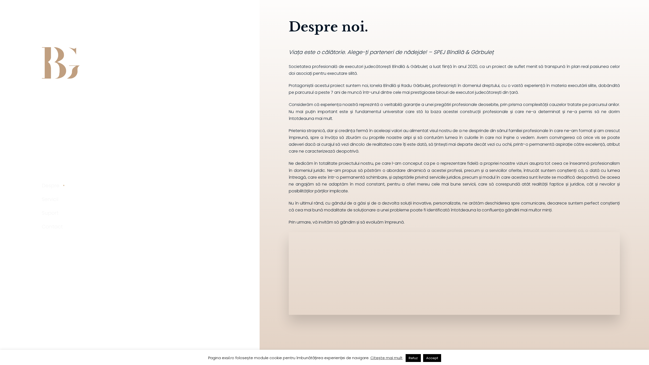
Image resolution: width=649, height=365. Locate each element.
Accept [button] (432, 358)
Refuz (413, 358)
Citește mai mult (386, 357)
